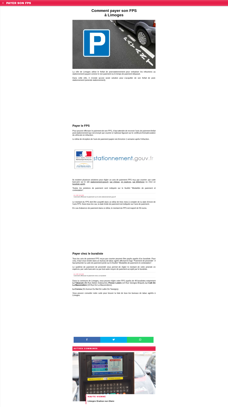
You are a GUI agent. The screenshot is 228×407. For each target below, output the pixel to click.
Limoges (92, 401)
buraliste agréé (78, 184)
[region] (114, 102)
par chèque (115, 182)
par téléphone (139, 182)
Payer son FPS (18, 3)
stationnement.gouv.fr (99, 182)
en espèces (126, 182)
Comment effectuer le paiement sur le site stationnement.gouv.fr (95, 197)
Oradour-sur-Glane (105, 401)
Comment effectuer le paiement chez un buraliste (90, 276)
